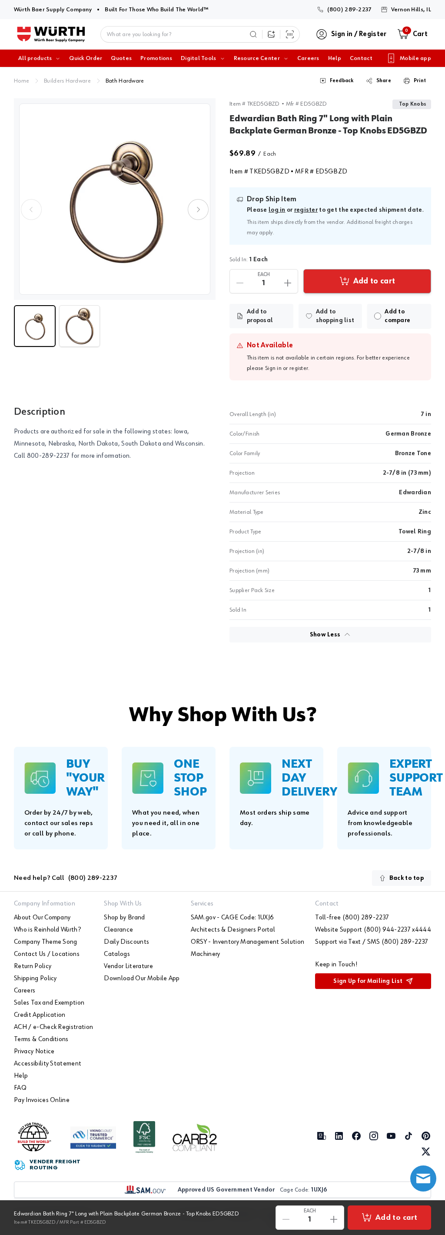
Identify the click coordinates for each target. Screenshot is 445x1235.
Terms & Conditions (41, 1039)
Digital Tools (198, 58)
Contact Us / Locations (47, 954)
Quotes (121, 58)
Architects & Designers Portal (233, 929)
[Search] (253, 34)
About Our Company (42, 917)
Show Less (325, 635)
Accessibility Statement (47, 1063)
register (306, 210)
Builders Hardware (67, 81)
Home (21, 81)
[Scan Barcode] (290, 34)
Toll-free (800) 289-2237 (352, 917)
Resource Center (257, 58)
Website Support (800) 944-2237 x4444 (373, 929)
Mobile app (415, 58)
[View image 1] (114, 199)
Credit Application (40, 1015)
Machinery (205, 954)
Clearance (118, 929)
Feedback (342, 80)
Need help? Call (65, 878)
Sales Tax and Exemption (49, 1002)
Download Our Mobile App (141, 978)
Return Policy (32, 966)
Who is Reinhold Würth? (47, 929)
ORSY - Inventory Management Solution (248, 942)
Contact (361, 58)
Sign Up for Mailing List (367, 981)
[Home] (51, 34)
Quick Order (85, 58)
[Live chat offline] (423, 1178)
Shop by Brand (124, 917)
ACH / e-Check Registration (53, 1027)
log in (277, 210)
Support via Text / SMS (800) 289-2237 (371, 942)
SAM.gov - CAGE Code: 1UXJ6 (232, 917)
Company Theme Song (45, 942)
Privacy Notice (34, 1051)
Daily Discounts (126, 942)
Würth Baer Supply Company (53, 9)
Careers (308, 58)
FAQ (20, 1088)
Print (420, 80)
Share (383, 80)
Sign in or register (286, 368)
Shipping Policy (35, 978)
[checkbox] (377, 316)
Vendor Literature (128, 966)
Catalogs (117, 954)
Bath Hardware (125, 81)
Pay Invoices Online (42, 1100)
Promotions (156, 58)
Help (334, 58)
